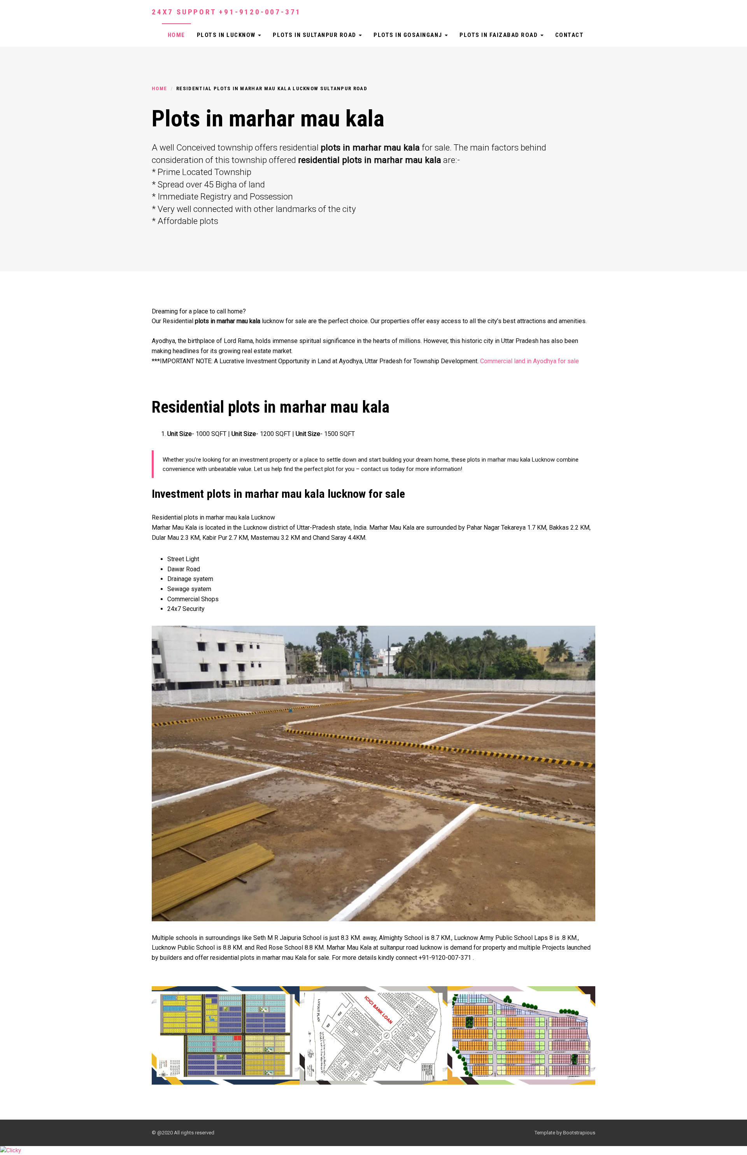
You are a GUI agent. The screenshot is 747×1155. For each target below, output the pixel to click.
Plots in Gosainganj (409, 35)
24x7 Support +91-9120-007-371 (226, 11)
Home (176, 35)
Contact (569, 35)
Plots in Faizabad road (499, 35)
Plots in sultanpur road (315, 35)
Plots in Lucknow (227, 35)
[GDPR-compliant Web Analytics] (10, 1150)
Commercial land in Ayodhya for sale (529, 361)
